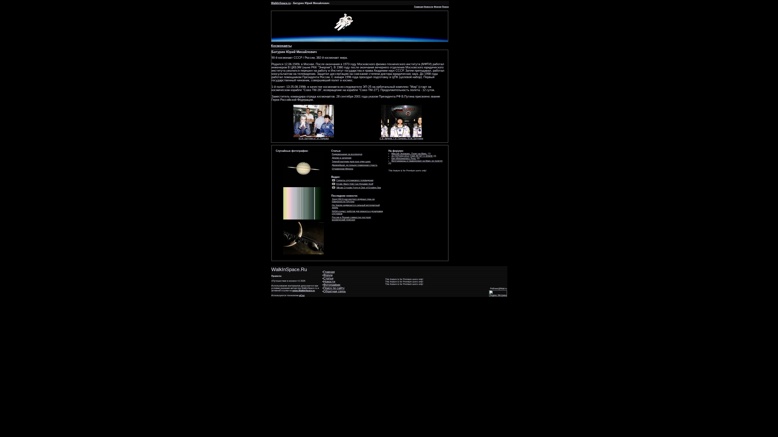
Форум (437, 6)
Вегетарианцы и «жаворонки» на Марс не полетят (417, 161)
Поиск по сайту (334, 288)
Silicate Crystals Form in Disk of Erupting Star (358, 187)
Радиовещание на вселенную (347, 154)
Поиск (445, 6)
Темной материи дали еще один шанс (351, 161)
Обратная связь (334, 291)
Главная (418, 6)
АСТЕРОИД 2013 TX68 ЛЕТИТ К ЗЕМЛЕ (412, 156)
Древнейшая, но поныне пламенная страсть (354, 165)
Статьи (328, 278)
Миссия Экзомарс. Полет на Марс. (409, 153)
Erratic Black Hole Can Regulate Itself (354, 184)
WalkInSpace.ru (281, 3)
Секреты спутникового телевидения (354, 180)
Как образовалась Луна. (403, 158)
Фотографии (331, 284)
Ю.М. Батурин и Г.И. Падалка (314, 138)
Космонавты (281, 46)
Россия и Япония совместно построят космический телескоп (351, 218)
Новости (428, 6)
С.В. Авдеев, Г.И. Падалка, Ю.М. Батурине (401, 138)
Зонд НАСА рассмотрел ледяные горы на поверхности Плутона (353, 200)
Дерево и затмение (342, 158)
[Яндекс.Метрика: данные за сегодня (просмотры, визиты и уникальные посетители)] (498, 293)
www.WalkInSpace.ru (303, 290)
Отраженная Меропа (342, 169)
